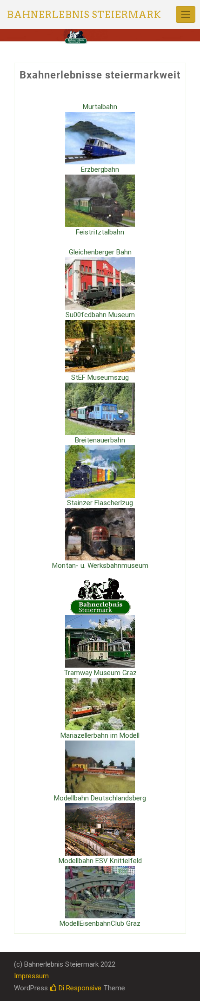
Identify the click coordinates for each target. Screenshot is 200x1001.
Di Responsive (79, 988)
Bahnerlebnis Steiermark (84, 14)
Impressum (31, 976)
